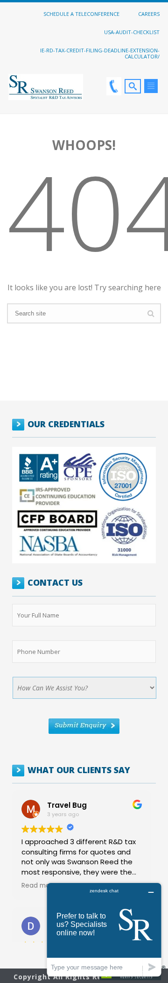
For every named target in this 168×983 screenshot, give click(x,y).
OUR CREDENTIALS (66, 424)
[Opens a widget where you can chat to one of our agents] (104, 929)
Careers (149, 13)
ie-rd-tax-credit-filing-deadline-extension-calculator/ (100, 53)
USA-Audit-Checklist (132, 32)
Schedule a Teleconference (81, 13)
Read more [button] (38, 886)
